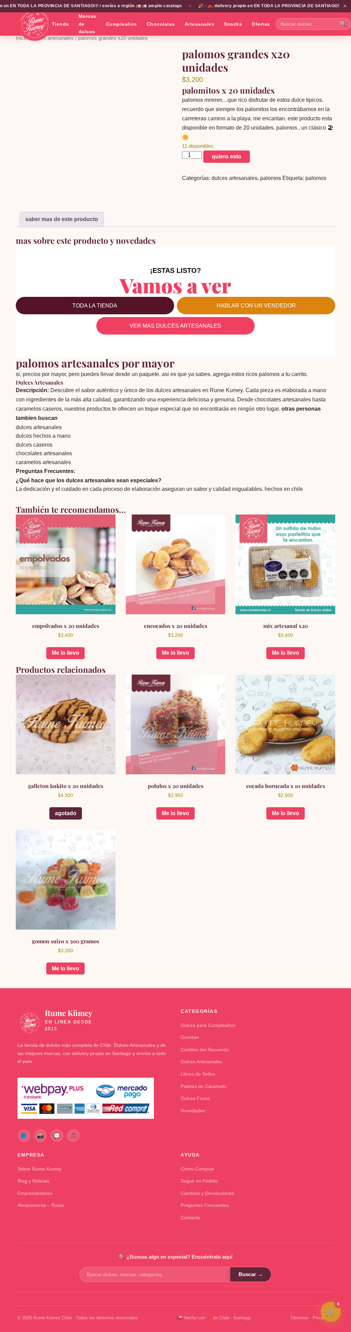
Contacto (190, 1217)
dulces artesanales (53, 38)
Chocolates (161, 24)
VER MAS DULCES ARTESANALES (175, 326)
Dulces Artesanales (201, 1061)
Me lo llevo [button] (65, 653)
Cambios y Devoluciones (207, 1193)
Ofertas (261, 24)
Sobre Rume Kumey (39, 1169)
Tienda (60, 24)
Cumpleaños (121, 24)
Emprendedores (34, 1193)
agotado (65, 813)
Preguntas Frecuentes (205, 1205)
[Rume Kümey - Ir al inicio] (34, 24)
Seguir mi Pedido (199, 1181)
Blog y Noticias (33, 1181)
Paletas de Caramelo (203, 1086)
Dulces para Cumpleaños (208, 1025)
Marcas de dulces (87, 23)
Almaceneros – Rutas (40, 1205)
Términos (299, 1317)
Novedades (193, 1110)
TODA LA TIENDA (94, 305)
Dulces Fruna (195, 1098)
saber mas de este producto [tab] (61, 219)
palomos (270, 178)
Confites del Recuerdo (205, 1049)
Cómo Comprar (197, 1169)
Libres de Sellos (198, 1074)
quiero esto (226, 156)
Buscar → (251, 1274)
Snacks (233, 24)
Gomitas (190, 1037)
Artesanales (200, 24)
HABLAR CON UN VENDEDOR (256, 305)
